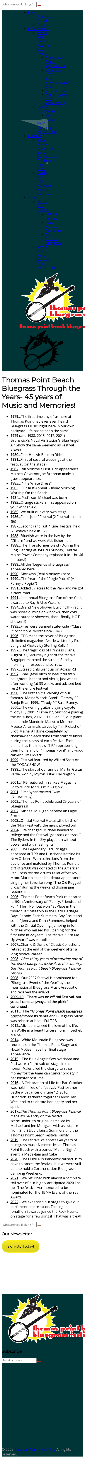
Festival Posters (43, 43)
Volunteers (55, 91)
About (33, 198)
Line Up (34, 136)
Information (38, 29)
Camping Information (47, 130)
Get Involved (44, 51)
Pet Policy (50, 117)
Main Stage (42, 142)
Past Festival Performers (55, 226)
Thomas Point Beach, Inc (34, 1449)
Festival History (51, 216)
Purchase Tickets (45, 19)
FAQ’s (41, 124)
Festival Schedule (45, 191)
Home (33, 12)
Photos (43, 25)
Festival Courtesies (46, 109)
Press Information (47, 266)
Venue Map (42, 35)
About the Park (42, 251)
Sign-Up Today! (20, 1246)
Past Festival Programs (53, 239)
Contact (44, 259)
